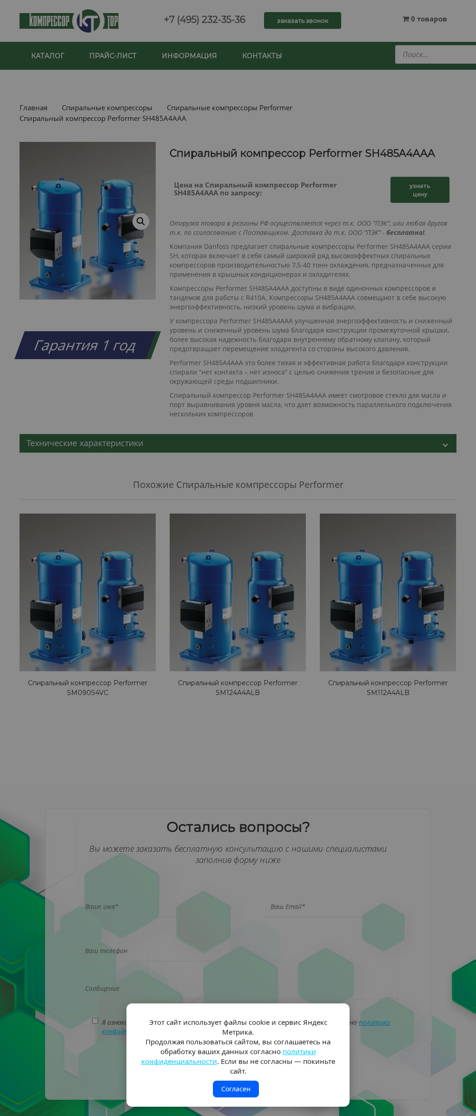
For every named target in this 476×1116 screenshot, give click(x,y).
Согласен (236, 1088)
